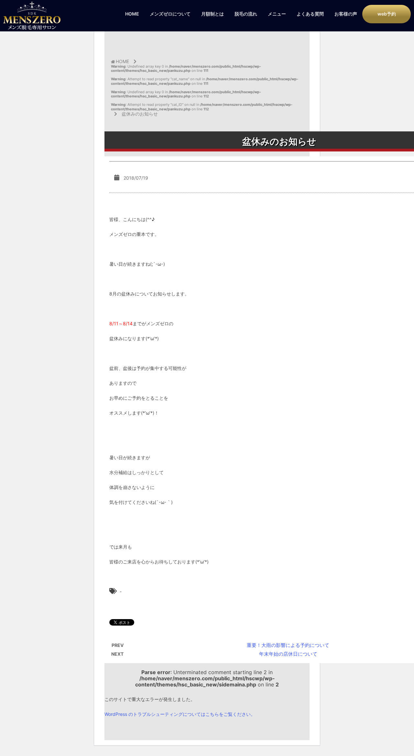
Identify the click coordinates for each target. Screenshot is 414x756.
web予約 (386, 14)
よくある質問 (310, 14)
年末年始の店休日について (288, 654)
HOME (132, 14)
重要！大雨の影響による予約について (288, 645)
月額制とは (212, 14)
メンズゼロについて (170, 14)
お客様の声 (345, 14)
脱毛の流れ (245, 14)
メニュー (277, 14)
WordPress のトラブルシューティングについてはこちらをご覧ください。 (179, 714)
